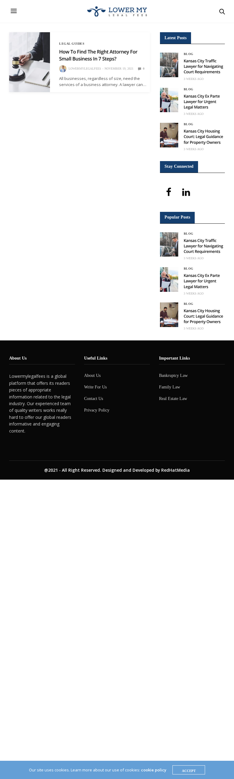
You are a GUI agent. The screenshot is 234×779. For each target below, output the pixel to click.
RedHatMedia (175, 470)
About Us (92, 375)
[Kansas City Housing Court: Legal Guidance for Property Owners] (169, 135)
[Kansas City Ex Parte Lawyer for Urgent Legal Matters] (169, 100)
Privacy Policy (96, 410)
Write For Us (95, 387)
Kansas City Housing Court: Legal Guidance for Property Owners (203, 136)
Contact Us (93, 398)
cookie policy (153, 770)
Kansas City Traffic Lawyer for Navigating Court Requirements (203, 66)
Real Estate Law (173, 398)
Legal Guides (71, 43)
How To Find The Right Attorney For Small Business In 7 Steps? (98, 55)
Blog (188, 54)
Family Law (169, 387)
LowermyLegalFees (85, 68)
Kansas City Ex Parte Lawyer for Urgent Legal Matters (202, 101)
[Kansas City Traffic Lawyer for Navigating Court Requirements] (169, 65)
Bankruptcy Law (173, 375)
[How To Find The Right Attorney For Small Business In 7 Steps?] (29, 62)
